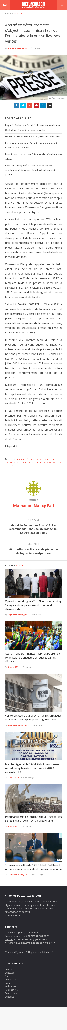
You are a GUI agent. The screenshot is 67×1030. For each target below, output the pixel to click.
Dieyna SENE (13, 667)
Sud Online (10, 986)
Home (8, 13)
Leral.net (9, 969)
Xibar (7, 983)
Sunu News (11, 993)
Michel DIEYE (14, 777)
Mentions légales (14, 952)
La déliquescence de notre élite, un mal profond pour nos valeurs (33, 156)
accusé (20, 459)
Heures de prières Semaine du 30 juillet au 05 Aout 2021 (32, 136)
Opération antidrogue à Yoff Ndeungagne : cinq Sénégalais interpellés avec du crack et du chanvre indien (33, 605)
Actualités (18, 13)
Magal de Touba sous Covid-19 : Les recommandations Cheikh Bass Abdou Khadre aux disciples (32, 127)
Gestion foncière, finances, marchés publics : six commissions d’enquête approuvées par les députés (32, 657)
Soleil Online (11, 989)
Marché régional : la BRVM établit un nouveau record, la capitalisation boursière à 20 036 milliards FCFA (32, 768)
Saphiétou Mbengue (17, 614)
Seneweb (9, 972)
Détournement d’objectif (40, 459)
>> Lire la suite (12, 915)
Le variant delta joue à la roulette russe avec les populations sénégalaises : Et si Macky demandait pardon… (30, 170)
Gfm (7, 976)
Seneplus (9, 996)
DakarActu (10, 979)
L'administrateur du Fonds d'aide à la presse (30, 462)
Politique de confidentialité (39, 952)
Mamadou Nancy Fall (18, 48)
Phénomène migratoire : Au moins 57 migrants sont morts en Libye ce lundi (31, 145)
